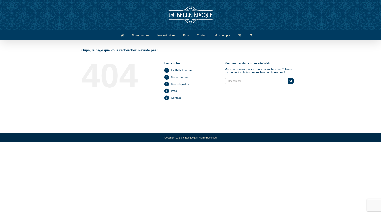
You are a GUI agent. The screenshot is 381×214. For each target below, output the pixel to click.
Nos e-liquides (180, 84)
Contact (176, 97)
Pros (174, 90)
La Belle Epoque (181, 70)
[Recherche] (251, 35)
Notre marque (180, 77)
